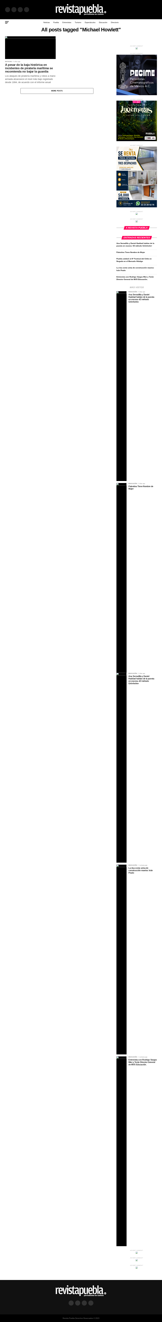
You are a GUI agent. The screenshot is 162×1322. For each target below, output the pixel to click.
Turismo (78, 22)
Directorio (115, 22)
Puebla (56, 22)
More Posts (57, 91)
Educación (103, 22)
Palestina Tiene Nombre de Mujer (130, 252)
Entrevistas (66, 22)
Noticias (46, 22)
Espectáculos (90, 22)
